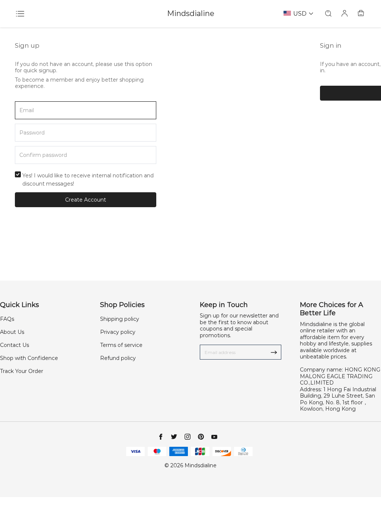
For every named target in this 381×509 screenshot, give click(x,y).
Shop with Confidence (29, 358)
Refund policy (118, 358)
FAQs (7, 319)
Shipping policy (119, 319)
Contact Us (14, 345)
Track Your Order (21, 371)
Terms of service (121, 345)
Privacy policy (117, 332)
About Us (12, 332)
